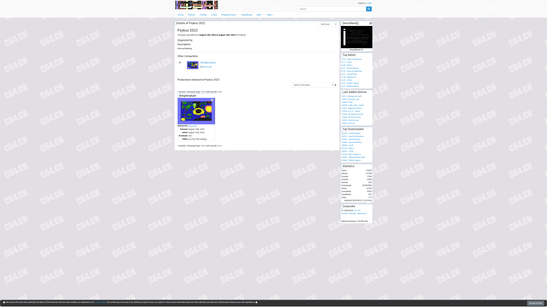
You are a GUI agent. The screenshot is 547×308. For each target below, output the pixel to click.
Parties (203, 14)
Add (259, 14)
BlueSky (352, 213)
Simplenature (208, 62)
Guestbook (246, 14)
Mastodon (362, 213)
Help (269, 14)
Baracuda (207, 67)
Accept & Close (535, 303)
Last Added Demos (354, 92)
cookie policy (100, 302)
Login (369, 3)
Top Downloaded (353, 129)
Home (180, 14)
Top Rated (348, 55)
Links (214, 14)
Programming (228, 14)
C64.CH (357, 210)
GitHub (344, 213)
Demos (191, 14)
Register (361, 3)
